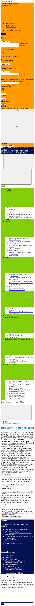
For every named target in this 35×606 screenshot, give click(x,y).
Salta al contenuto (6, 1)
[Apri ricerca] (19, 161)
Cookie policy (9, 556)
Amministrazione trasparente (13, 570)
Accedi (3, 34)
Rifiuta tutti (16, 484)
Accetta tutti (8, 487)
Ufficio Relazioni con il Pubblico (15, 561)
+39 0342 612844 (12, 531)
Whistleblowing (9, 566)
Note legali (8, 557)
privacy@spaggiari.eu (7, 474)
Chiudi (3, 94)
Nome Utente (23, 44)
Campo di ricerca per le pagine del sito (12, 402)
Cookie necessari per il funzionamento (13, 509)
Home (6, 421)
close (3, 185)
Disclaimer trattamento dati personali (12, 587)
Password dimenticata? (8, 49)
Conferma (10, 145)
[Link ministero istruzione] (9, 3)
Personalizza (5, 484)
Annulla (4, 145)
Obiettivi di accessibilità (12, 564)
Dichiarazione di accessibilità (13, 563)
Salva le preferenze (15, 516)
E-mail (21, 74)
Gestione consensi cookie (12, 568)
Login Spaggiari (18, 81)
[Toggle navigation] (16, 177)
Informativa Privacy (11, 559)
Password (22, 46)
